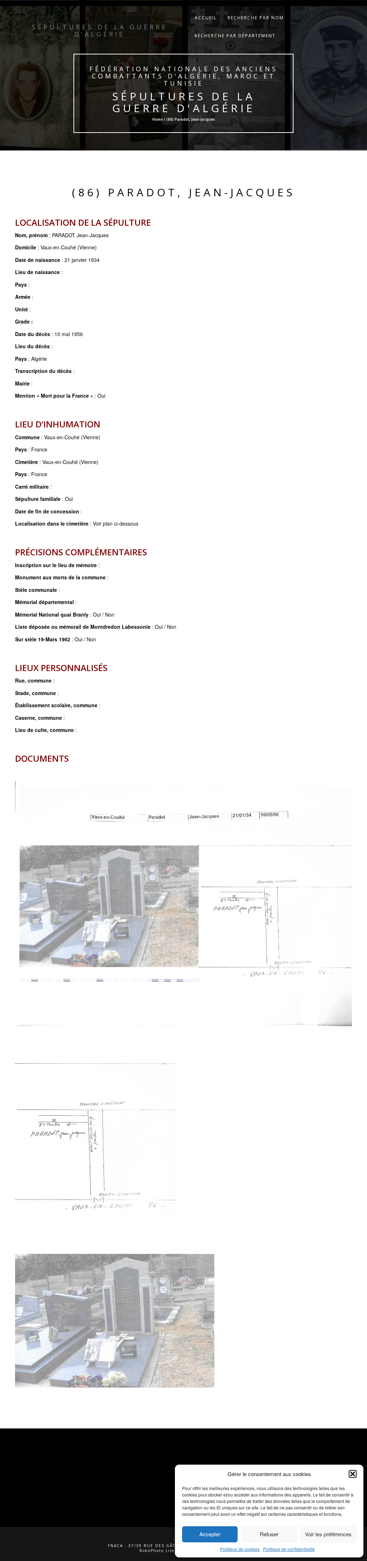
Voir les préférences (328, 1534)
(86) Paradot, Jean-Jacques (183, 192)
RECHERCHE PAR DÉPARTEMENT (235, 36)
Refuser (269, 1534)
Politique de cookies (239, 1549)
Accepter (209, 1534)
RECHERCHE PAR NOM (256, 18)
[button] (352, 1474)
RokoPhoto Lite (157, 1550)
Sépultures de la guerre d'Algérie (183, 102)
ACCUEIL (206, 18)
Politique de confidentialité (289, 1549)
